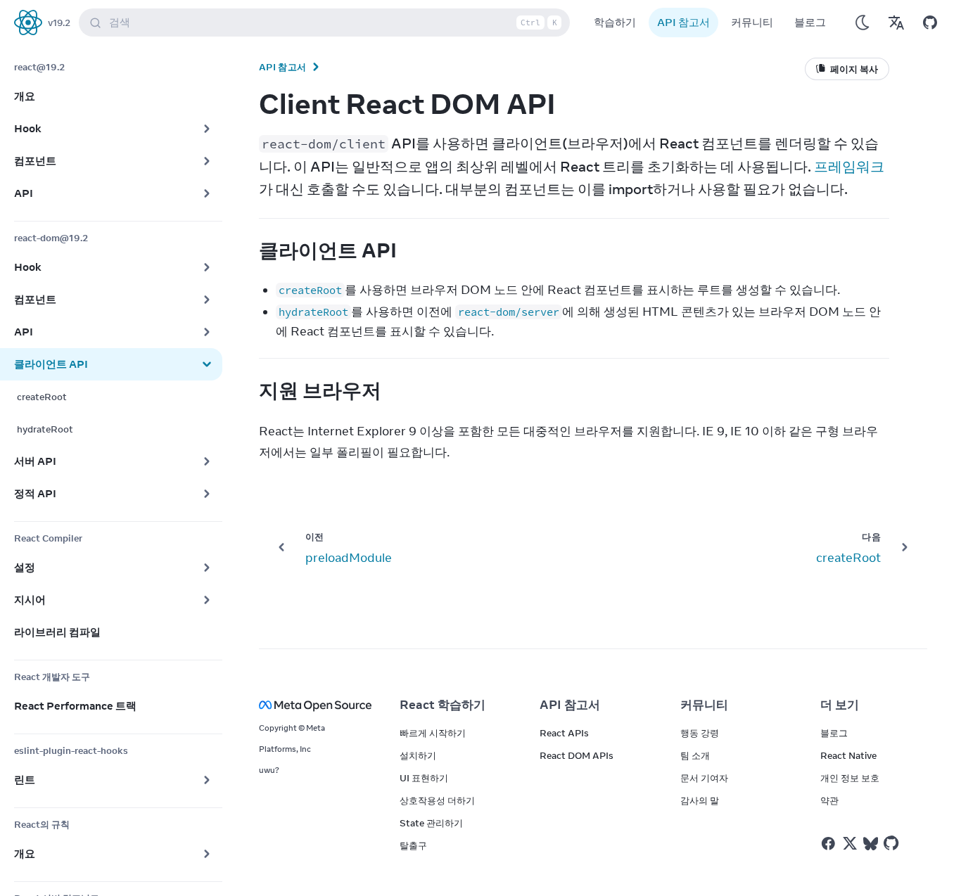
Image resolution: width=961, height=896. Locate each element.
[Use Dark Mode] (862, 22)
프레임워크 (849, 166)
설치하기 (418, 755)
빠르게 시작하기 (433, 732)
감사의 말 (699, 800)
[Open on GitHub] (930, 22)
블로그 (810, 22)
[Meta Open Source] (312, 705)
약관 (829, 800)
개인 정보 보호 (849, 777)
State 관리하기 (431, 822)
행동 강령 (699, 732)
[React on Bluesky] (870, 843)
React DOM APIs (576, 755)
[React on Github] (893, 843)
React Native (848, 755)
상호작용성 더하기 (437, 800)
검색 (333, 22)
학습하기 (615, 22)
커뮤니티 (752, 22)
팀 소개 (695, 755)
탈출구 (413, 845)
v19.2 (59, 22)
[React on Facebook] (828, 844)
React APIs (564, 732)
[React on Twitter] (850, 843)
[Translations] (896, 22)
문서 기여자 (704, 777)
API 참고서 (683, 22)
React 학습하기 (442, 704)
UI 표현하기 (424, 777)
